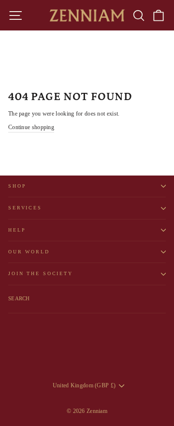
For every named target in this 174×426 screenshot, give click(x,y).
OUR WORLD (29, 251)
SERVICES (25, 207)
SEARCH (19, 298)
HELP (17, 230)
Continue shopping (31, 127)
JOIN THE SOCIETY (40, 273)
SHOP (17, 186)
